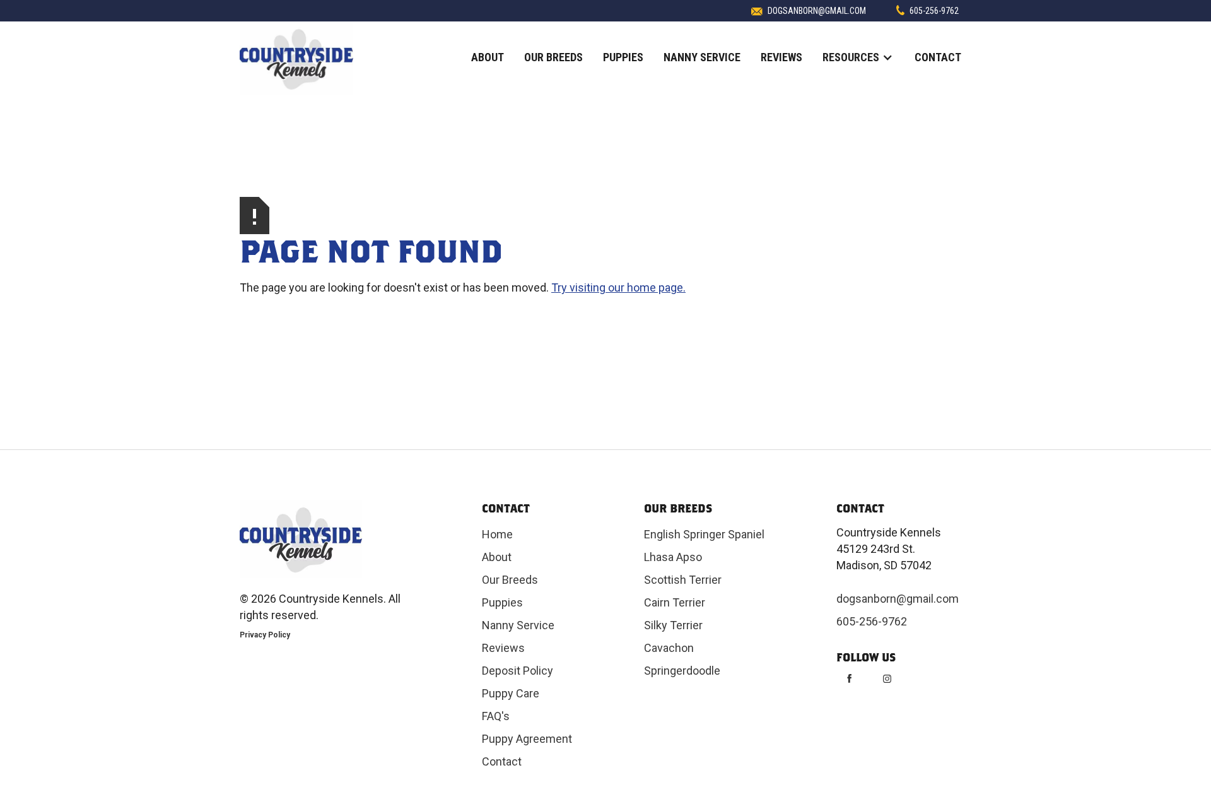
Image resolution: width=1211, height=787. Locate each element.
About (487, 57)
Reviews (781, 57)
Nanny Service (702, 57)
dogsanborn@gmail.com (817, 11)
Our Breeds (553, 57)
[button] (858, 57)
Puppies (623, 57)
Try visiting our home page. (618, 287)
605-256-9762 (934, 11)
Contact (938, 57)
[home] (296, 59)
